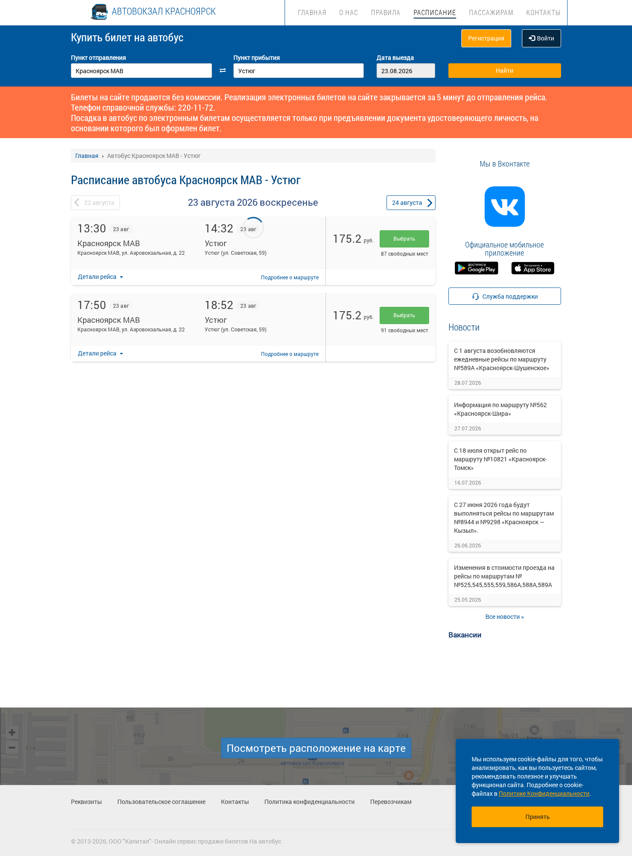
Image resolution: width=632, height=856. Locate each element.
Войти (545, 38)
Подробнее (290, 277)
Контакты (543, 12)
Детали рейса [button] (98, 276)
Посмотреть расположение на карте (316, 748)
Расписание (435, 12)
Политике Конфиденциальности (544, 793)
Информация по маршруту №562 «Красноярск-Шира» (500, 409)
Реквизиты (86, 801)
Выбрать (404, 238)
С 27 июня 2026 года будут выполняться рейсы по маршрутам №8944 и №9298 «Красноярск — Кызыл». (504, 518)
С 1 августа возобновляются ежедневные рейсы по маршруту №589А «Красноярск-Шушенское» (501, 359)
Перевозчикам (390, 801)
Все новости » (504, 616)
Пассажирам (491, 12)
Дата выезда (395, 57)
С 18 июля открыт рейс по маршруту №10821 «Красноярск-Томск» (500, 459)
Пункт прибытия (256, 57)
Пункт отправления (98, 57)
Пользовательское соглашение (161, 801)
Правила (386, 12)
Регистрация (486, 38)
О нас (348, 12)
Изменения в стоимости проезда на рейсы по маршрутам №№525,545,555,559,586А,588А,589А (504, 576)
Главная (312, 12)
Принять (537, 817)
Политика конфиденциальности (309, 801)
